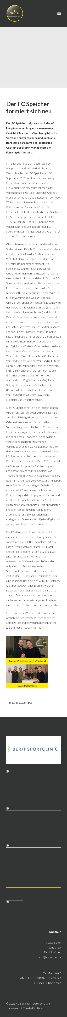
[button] (59, 13)
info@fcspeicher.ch (50, 957)
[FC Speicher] (14, 13)
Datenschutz (40, 1003)
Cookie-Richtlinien (33, 1008)
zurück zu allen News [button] (20, 703)
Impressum (13, 1008)
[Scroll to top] (60, 1009)
